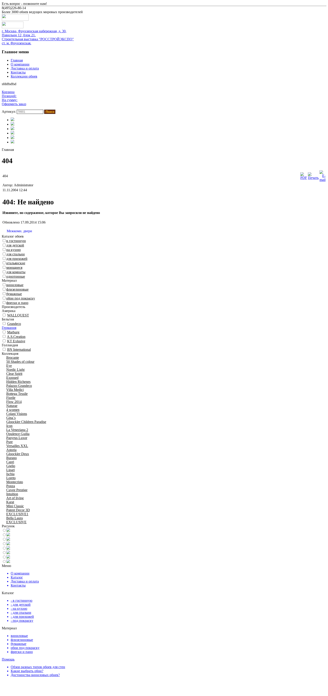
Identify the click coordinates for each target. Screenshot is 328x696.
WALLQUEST (18, 315)
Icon (9, 426)
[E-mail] (323, 180)
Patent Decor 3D (18, 510)
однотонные (15, 276)
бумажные (14, 294)
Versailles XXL (17, 446)
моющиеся (14, 267)
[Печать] (313, 178)
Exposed (12, 378)
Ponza (10, 486)
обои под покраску (20, 298)
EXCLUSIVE (16, 522)
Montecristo (14, 482)
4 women (12, 410)
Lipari (10, 470)
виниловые (14, 285)
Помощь (8, 659)
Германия (9, 328)
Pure (9, 442)
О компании (20, 64)
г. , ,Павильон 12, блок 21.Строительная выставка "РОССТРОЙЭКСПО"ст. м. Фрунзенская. (38, 37)
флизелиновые (17, 289)
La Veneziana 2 (17, 430)
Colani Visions (16, 414)
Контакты (18, 72)
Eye (9, 366)
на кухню (13, 250)
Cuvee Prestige (16, 490)
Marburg (13, 332)
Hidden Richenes (18, 382)
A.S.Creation (16, 337)
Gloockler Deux (17, 454)
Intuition (12, 494)
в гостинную (16, 241)
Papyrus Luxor (16, 438)
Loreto (11, 478)
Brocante (12, 357)
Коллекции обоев (24, 76)
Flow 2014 (14, 402)
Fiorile (10, 398)
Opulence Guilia (17, 434)
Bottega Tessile (17, 394)
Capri (10, 462)
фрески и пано (17, 303)
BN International (19, 349)
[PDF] (303, 178)
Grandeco (14, 324)
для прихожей (16, 259)
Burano (11, 458)
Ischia (10, 474)
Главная (17, 60)
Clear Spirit (14, 374)
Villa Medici (15, 390)
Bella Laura (14, 518)
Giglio (10, 466)
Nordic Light (15, 370)
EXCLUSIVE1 (17, 514)
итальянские (15, 263)
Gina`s (11, 418)
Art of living (15, 498)
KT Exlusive (16, 341)
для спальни (15, 254)
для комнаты (15, 272)
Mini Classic (15, 506)
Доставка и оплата (25, 68)
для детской (15, 245)
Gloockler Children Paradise (26, 422)
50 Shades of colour (20, 361)
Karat (10, 502)
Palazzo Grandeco (19, 386)
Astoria (11, 450)
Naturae (11, 406)
